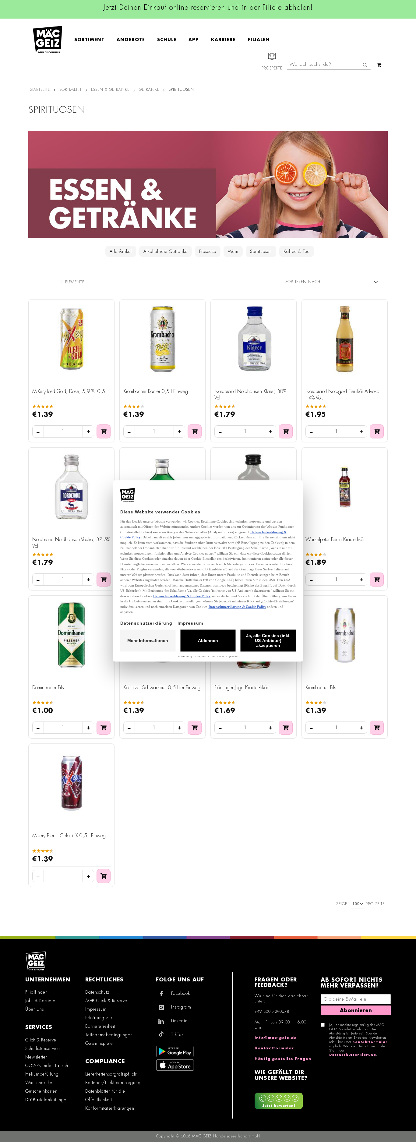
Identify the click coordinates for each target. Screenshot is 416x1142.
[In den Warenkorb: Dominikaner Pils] (104, 728)
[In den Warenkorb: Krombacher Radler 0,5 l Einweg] (195, 431)
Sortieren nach (302, 282)
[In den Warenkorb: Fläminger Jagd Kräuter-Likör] (286, 728)
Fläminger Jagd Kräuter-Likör (241, 687)
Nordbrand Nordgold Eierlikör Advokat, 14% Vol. (343, 395)
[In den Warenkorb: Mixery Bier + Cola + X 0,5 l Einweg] (104, 876)
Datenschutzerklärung (352, 1054)
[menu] (175, 39)
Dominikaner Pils (48, 687)
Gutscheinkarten (41, 1091)
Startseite (40, 89)
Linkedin (179, 1021)
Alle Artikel (121, 251)
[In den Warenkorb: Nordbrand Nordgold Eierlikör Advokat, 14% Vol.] (377, 431)
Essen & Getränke (110, 89)
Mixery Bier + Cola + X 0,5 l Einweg (69, 835)
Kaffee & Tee (297, 251)
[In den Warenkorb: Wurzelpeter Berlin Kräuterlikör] (377, 580)
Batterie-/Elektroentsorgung (113, 1082)
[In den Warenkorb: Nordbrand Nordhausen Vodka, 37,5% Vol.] (104, 580)
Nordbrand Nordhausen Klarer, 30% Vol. (250, 395)
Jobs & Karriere (40, 1000)
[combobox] (329, 64)
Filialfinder (36, 992)
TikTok (177, 1034)
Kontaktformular (274, 1048)
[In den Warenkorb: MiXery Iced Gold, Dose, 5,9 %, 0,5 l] (104, 431)
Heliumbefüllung (42, 1074)
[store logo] (47, 39)
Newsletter (36, 1057)
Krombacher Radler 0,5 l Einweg (155, 391)
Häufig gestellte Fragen (283, 1059)
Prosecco (207, 251)
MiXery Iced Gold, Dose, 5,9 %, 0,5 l (70, 391)
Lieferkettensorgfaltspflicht (111, 1074)
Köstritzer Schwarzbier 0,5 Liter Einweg (161, 687)
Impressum (96, 1009)
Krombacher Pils (320, 687)
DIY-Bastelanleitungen (47, 1100)
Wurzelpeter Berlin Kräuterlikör (335, 539)
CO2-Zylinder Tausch (46, 1065)
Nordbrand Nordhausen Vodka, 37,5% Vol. (71, 543)
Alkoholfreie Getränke (165, 251)
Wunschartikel (39, 1082)
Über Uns (34, 1009)
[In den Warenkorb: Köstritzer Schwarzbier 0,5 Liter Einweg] (195, 728)
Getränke (149, 89)
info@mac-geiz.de (276, 1038)
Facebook (180, 993)
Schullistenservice (42, 1048)
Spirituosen (261, 251)
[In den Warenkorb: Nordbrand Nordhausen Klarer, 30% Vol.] (286, 431)
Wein (233, 251)
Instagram (181, 1007)
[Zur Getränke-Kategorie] (208, 184)
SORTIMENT (70, 89)
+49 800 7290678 (272, 1011)
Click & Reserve (40, 1040)
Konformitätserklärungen (109, 1108)
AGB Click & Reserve (106, 1000)
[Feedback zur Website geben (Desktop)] (285, 1098)
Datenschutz (97, 992)
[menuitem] (92, 39)
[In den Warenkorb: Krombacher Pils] (377, 728)
